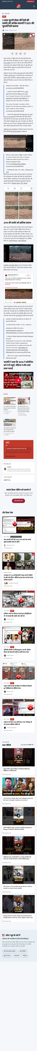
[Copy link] (24, 53)
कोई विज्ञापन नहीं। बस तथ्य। (7, 1)
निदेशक (25, 956)
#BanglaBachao (23, 348)
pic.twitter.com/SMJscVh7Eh (24, 333)
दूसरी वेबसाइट (22, 241)
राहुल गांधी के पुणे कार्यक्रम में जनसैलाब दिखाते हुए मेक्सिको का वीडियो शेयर (18, 687)
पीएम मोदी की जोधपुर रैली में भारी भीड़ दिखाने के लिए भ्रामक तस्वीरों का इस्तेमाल (10, 430)
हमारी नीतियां (23, 951)
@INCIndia (9, 98)
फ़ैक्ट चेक (7, 14)
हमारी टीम (16, 956)
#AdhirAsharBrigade (12, 350)
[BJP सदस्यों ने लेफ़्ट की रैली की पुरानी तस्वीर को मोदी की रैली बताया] (10, 400)
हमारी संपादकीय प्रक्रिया (10, 951)
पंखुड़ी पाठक (11, 75)
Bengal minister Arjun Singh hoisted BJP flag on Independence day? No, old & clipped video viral (18, 917)
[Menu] (34, 6)
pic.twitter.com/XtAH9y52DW (15, 111)
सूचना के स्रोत (7, 956)
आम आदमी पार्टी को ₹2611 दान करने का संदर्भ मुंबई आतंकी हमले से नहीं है (17, 541)
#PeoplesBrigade (11, 333)
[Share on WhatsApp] (20, 53)
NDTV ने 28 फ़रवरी (9, 117)
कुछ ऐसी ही (19, 316)
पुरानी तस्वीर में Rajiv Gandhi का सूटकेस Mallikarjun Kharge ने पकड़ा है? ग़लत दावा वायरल (17, 829)
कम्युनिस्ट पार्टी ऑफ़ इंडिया (11, 265)
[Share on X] (16, 53)
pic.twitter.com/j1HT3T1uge (22, 352)
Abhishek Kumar (11, 545)
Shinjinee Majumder (11, 728)
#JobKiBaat (14, 164)
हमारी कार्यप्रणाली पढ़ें (10, 456)
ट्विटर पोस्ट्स (24, 183)
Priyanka (16, 583)
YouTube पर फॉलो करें (28, 745)
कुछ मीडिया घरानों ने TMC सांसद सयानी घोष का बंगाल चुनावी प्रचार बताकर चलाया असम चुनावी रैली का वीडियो (23, 409)
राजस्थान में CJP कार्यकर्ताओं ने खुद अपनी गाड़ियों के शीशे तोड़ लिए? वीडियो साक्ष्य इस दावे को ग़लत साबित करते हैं (18, 577)
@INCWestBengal (11, 331)
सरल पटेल (20, 73)
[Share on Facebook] (12, 53)
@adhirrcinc (20, 331)
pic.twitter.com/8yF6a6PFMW (15, 88)
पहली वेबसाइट (13, 241)
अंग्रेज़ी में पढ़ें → (8, 480)
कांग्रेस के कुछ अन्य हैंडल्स (10, 129)
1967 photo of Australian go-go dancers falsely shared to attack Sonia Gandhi (17, 887)
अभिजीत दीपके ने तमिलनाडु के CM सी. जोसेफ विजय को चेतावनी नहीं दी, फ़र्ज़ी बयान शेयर (17, 651)
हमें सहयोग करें (30, 1)
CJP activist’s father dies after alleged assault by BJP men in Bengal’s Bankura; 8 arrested (18, 799)
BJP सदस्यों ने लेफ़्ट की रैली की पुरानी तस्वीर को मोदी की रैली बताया (10, 408)
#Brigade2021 (10, 352)
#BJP (20, 155)
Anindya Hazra (10, 619)
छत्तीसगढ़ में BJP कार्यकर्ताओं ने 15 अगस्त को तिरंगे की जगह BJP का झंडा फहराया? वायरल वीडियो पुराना (17, 858)
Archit (6, 30)
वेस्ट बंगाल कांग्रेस (15, 132)
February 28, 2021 (22, 94)
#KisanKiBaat (22, 164)
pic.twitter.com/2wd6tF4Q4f (15, 166)
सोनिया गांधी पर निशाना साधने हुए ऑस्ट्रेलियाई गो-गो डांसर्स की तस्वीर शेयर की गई (17, 615)
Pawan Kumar (10, 655)
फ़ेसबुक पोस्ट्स (16, 183)
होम (3, 14)
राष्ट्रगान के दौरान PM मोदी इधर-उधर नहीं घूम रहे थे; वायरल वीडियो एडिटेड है (18, 723)
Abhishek (11, 583)
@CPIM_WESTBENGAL (20, 98)
